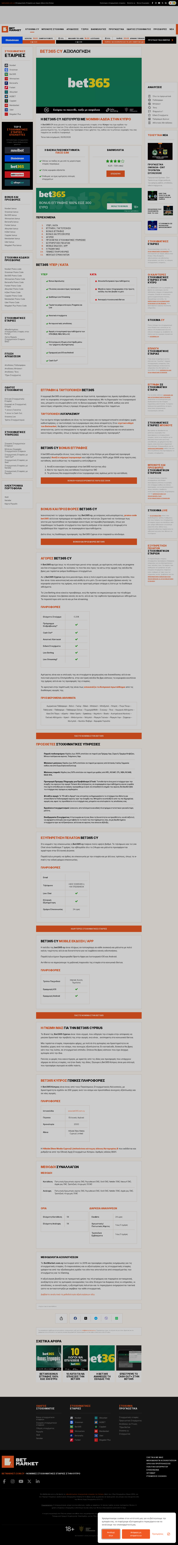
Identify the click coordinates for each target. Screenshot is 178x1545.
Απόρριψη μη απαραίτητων (136, 1534)
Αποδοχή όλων (111, 1534)
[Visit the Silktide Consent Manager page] (168, 1534)
